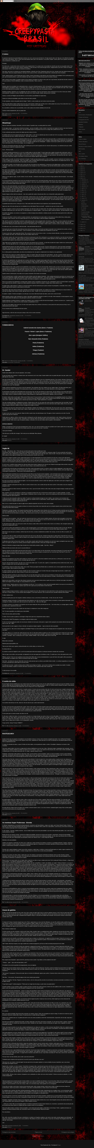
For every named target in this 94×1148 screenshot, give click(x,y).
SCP (80, 151)
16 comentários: (24, 813)
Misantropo (6, 123)
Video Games (82, 129)
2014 (81, 224)
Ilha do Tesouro (82, 144)
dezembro (84, 180)
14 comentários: (28, 315)
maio (83, 194)
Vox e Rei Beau (82, 158)
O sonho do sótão (9, 681)
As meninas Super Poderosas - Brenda (17, 823)
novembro (84, 182)
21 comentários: (24, 113)
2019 (81, 170)
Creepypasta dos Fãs (84, 119)
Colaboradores (8, 325)
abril (83, 196)
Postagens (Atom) (40, 1136)
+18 (79, 112)
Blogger (59, 1145)
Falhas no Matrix (83, 139)
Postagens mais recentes (8, 1132)
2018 (81, 172)
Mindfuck (10, 115)
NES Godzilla (82, 148)
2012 (81, 228)
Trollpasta (81, 126)
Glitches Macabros (83, 141)
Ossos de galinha (8, 910)
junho (83, 192)
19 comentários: (25, 902)
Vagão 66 (5, 448)
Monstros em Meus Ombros (85, 146)
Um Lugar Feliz (82, 275)
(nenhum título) (88, 300)
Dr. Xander (6, 370)
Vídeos (80, 131)
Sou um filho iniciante (84, 237)
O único (5, 54)
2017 (81, 174)
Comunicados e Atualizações (14, 362)
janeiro (83, 221)
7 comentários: (25, 1125)
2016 (81, 176)
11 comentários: (28, 673)
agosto (83, 188)
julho (83, 190)
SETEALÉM (81, 256)
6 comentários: (30, 360)
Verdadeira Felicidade (84, 339)
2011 (81, 230)
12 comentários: (24, 439)
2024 (81, 166)
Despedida (87, 246)
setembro (84, 186)
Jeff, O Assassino (89, 318)
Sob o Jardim (82, 153)
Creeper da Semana (83, 117)
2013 (81, 226)
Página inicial (38, 1132)
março (83, 198)
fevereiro (84, 200)
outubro (83, 184)
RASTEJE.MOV (8, 734)
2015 (81, 178)
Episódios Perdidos (83, 122)
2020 (81, 168)
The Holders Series (83, 156)
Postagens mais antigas (68, 1132)
